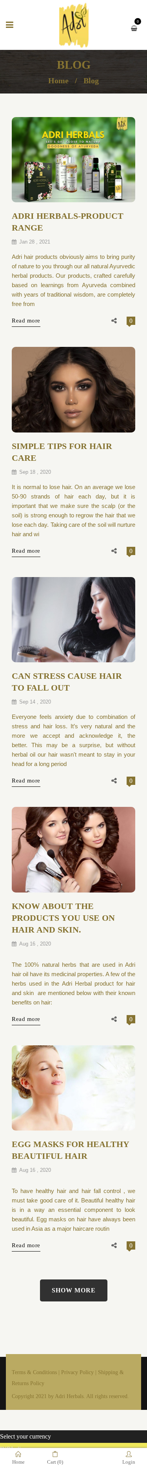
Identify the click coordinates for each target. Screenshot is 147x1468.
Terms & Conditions (34, 1372)
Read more (26, 320)
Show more (74, 1290)
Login (128, 1462)
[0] (136, 28)
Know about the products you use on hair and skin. (63, 918)
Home (58, 80)
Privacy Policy (77, 1372)
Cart (55, 1462)
